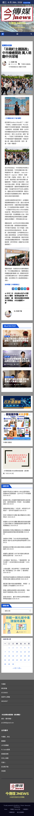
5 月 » (19, 668)
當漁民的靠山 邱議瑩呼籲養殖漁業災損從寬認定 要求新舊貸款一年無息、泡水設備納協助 (16, 502)
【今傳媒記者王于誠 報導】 (13, 118)
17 (17, 656)
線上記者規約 (20, 812)
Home (5, 809)
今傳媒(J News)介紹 (15, 809)
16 (13, 656)
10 (17, 652)
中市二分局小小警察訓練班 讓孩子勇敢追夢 (9, 298)
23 (13, 660)
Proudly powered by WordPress (12, 805)
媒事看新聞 (4, 754)
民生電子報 (4, 767)
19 (25, 656)
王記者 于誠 (14, 62)
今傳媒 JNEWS (17, 23)
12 (25, 652)
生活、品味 (5, 45)
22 (9, 660)
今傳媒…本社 (5, 737)
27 (29, 660)
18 (21, 656)
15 (9, 656)
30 (13, 664)
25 (21, 660)
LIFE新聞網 (5, 745)
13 (29, 652)
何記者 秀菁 (19, 384)
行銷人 (17, 344)
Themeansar (17, 807)
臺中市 (10, 45)
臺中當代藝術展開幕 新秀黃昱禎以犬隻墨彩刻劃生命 (16, 380)
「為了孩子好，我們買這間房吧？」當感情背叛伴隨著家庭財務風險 (16, 340)
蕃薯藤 (3, 741)
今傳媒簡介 (25, 809)
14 (5, 656)
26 (25, 660)
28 (5, 664)
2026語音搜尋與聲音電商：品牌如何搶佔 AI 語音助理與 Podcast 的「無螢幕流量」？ (16, 362)
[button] (31, 34)
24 (17, 660)
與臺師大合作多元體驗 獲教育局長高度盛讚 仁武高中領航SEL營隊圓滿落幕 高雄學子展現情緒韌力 (16, 523)
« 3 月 (14, 668)
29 (9, 664)
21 (5, 660)
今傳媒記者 (11, 812)
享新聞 (3, 771)
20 (29, 656)
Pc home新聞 (5, 749)
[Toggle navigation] (17, 34)
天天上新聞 (4, 758)
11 (21, 652)
